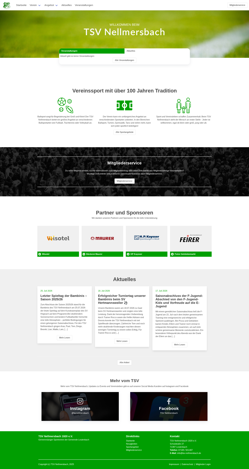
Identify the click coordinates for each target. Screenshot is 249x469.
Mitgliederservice (124, 181)
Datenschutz (187, 464)
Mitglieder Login (203, 464)
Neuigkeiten (131, 444)
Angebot (49, 5)
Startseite (21, 5)
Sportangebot (132, 447)
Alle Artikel (124, 362)
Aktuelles (66, 5)
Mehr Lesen (64, 338)
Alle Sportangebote (124, 132)
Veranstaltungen (84, 5)
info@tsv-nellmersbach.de (189, 453)
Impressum (174, 464)
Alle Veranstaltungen (124, 60)
